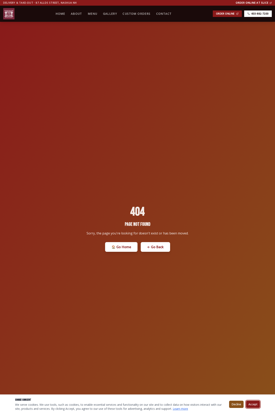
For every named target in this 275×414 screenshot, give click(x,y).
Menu (92, 14)
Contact (164, 14)
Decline (236, 404)
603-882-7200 (260, 13)
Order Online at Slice (252, 2)
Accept (252, 404)
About (76, 14)
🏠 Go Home (121, 247)
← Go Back (155, 247)
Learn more (180, 409)
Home (60, 14)
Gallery (110, 14)
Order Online (225, 13)
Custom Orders (136, 14)
